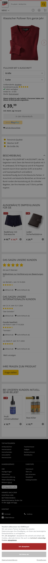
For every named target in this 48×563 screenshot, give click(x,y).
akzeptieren (12, 540)
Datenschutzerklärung (9, 560)
